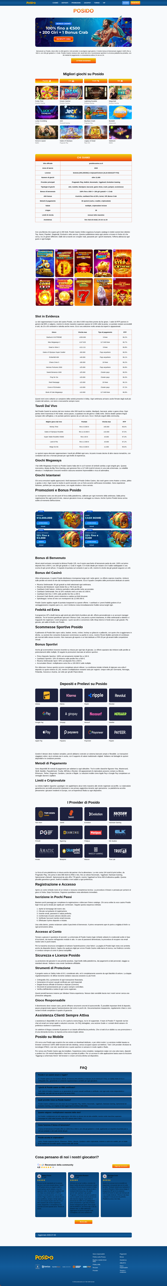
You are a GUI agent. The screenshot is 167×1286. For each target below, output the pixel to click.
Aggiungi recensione (121, 1166)
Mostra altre (83, 1222)
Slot (119, 81)
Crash (94, 81)
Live (70, 81)
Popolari (45, 81)
